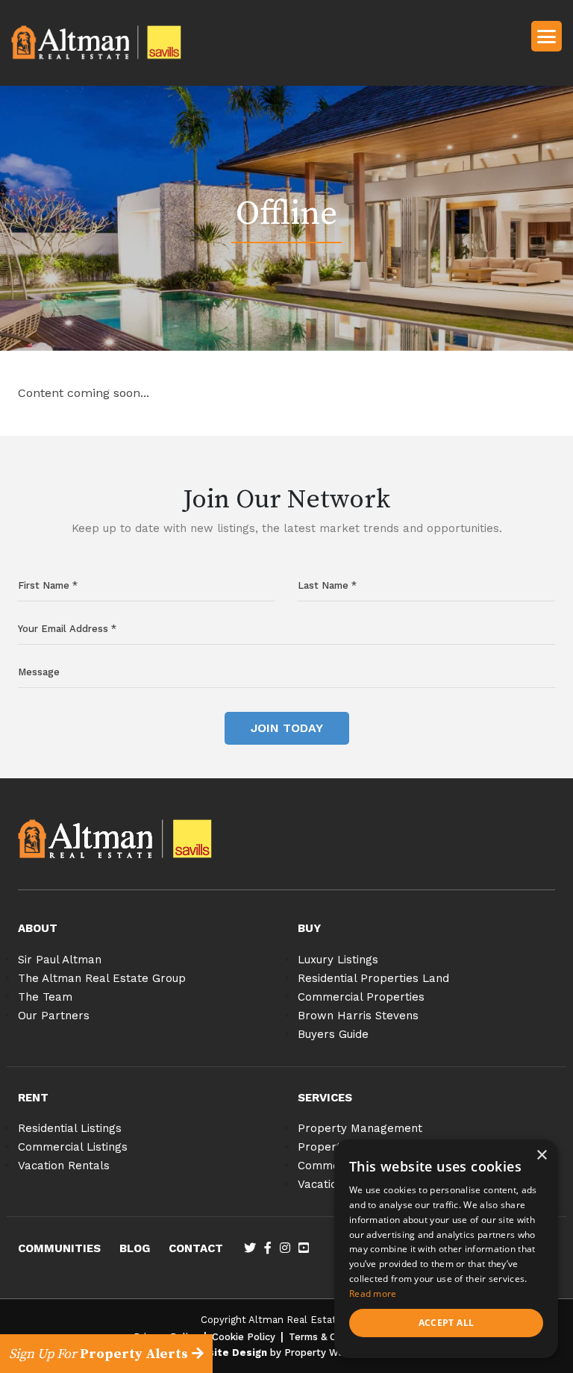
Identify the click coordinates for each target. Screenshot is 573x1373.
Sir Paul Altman (59, 959)
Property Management (360, 1128)
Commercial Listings (73, 1147)
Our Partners (54, 1015)
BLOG (134, 1248)
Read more (373, 1293)
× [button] (541, 1155)
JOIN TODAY (287, 728)
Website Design (226, 1352)
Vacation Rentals (64, 1165)
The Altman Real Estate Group (102, 978)
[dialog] (446, 1248)
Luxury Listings (338, 959)
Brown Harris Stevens (358, 1015)
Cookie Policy (243, 1336)
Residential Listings (70, 1128)
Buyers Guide (333, 1034)
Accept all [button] (447, 1322)
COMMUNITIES (59, 1248)
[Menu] (546, 35)
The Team (45, 997)
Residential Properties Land (373, 978)
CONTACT (196, 1248)
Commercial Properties (361, 997)
